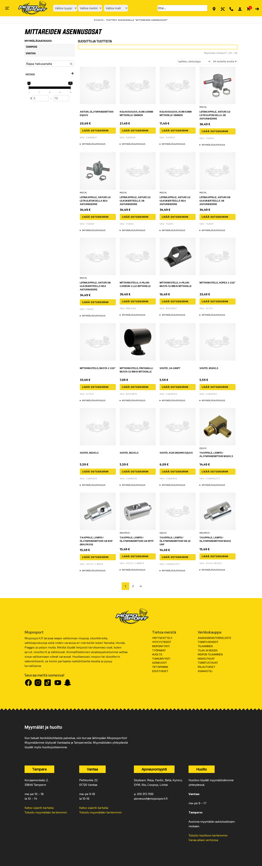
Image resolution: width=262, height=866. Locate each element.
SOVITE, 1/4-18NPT (170, 368)
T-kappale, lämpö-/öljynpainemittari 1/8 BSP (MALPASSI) (96, 541)
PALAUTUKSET (206, 666)
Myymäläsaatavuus (93, 144)
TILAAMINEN (205, 646)
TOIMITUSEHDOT (208, 642)
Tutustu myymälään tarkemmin (46, 812)
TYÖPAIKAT (159, 650)
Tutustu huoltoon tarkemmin (208, 835)
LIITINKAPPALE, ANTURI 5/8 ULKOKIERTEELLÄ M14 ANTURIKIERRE (95, 286)
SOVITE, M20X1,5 (89, 453)
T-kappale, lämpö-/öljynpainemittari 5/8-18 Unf (175, 541)
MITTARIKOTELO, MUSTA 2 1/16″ (98, 368)
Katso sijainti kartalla (39, 807)
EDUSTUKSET (160, 671)
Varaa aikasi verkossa (203, 840)
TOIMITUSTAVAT (208, 662)
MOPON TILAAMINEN (210, 654)
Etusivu (99, 20)
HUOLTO (157, 654)
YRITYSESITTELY (162, 637)
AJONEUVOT (159, 662)
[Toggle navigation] (7, 8)
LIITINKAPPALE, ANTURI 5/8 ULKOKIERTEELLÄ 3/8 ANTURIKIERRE (214, 201)
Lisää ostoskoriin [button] (95, 130)
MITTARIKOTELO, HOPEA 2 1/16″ (217, 282)
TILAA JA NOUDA (208, 650)
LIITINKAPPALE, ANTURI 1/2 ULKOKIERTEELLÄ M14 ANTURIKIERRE (175, 201)
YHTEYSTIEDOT (161, 642)
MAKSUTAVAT (206, 658)
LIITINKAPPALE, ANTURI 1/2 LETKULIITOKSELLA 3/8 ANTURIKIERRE (214, 115)
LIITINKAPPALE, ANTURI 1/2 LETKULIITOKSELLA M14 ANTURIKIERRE (95, 201)
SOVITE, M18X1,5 (208, 368)
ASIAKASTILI (205, 671)
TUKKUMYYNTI (161, 658)
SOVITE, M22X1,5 (129, 453)
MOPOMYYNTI (161, 646)
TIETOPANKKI (160, 666)
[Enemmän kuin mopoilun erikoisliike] (29, 8)
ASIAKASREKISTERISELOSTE (214, 637)
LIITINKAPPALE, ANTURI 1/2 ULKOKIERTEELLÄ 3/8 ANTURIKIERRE (135, 201)
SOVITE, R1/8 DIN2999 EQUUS (176, 453)
